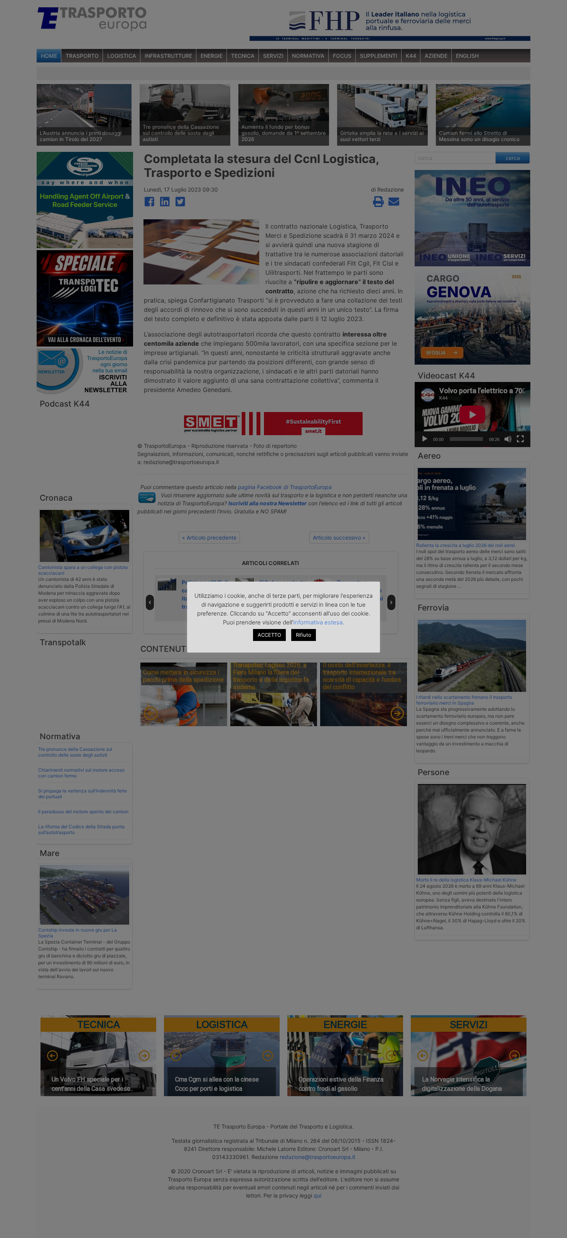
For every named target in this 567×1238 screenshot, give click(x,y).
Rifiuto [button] (303, 635)
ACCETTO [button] (269, 635)
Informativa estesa (318, 622)
